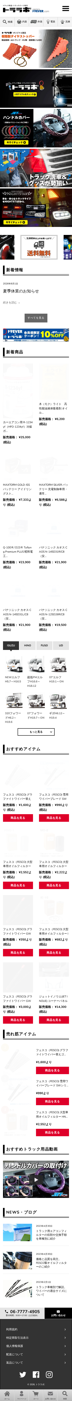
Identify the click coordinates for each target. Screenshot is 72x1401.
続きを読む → (11, 302)
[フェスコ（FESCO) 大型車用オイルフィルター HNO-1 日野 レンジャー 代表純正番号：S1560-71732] (18, 843)
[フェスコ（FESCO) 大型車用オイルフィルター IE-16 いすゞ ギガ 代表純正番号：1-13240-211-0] (54, 910)
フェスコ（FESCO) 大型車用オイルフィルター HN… (17, 864)
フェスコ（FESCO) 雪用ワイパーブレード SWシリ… (53, 797)
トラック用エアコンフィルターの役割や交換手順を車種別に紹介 (51, 1235)
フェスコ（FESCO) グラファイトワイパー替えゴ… (17, 797)
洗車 (67, 21)
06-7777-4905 (24, 1311)
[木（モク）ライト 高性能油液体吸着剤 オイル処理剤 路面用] (54, 382)
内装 (24, 21)
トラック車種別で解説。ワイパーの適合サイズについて (51, 1291)
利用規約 (11, 1329)
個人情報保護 (14, 1346)
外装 (40, 21)
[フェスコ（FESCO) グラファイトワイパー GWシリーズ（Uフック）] (18, 910)
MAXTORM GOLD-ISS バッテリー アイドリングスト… (17, 489)
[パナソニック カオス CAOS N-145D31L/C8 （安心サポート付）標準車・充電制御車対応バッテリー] (18, 591)
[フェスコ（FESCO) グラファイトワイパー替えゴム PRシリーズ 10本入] (18, 775)
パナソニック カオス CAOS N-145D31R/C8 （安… (53, 552)
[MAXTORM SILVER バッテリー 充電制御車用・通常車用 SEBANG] (54, 466)
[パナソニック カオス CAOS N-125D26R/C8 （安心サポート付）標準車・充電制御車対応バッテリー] (54, 591)
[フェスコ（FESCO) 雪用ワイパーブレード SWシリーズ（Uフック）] (54, 775)
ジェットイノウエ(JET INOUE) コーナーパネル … (53, 999)
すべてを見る (36, 318)
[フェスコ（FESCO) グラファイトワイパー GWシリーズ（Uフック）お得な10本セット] (18, 977)
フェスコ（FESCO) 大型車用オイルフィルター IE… (53, 931)
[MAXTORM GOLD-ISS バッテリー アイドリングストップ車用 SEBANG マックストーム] (18, 466)
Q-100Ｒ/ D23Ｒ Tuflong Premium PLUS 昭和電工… (18, 552)
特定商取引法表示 (17, 1338)
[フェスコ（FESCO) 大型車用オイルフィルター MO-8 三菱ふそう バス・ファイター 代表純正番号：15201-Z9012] (54, 843)
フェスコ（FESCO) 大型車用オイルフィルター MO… (53, 864)
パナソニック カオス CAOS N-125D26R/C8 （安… (53, 614)
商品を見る (18, 818)
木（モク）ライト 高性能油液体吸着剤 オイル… (53, 408)
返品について (14, 1363)
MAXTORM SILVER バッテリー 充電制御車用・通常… (53, 489)
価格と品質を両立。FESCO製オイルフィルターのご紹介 (51, 1263)
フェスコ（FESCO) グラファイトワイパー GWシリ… (17, 931)
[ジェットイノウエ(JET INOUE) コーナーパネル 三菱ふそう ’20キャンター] (54, 977)
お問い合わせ (58, 1315)
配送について (14, 1354)
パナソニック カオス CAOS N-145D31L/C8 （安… (17, 614)
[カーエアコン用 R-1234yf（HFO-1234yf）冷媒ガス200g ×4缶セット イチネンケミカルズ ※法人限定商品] (18, 391)
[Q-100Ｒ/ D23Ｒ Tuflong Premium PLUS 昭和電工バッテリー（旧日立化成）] (18, 528)
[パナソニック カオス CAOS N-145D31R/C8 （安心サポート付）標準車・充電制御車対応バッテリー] (54, 528)
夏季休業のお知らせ (21, 291)
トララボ (40, 1384)
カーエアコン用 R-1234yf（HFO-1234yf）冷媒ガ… (18, 426)
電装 (52, 21)
